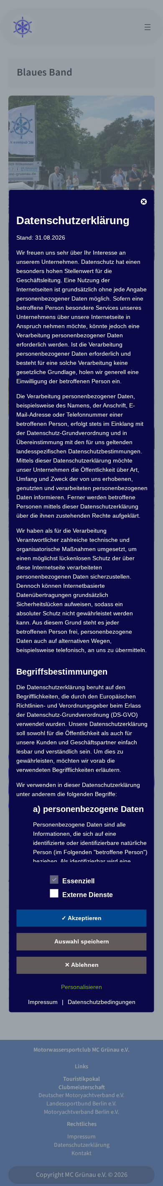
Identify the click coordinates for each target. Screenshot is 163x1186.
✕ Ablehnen (82, 964)
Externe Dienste (87, 894)
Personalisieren (81, 986)
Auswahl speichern (81, 941)
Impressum (43, 1001)
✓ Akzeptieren (81, 918)
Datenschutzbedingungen (101, 1001)
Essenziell (78, 881)
